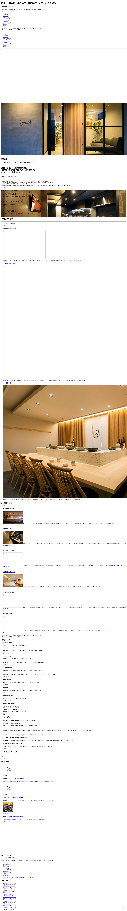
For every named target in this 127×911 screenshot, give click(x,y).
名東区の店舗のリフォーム (9, 884)
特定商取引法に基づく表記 (18, 877)
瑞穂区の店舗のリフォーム (9, 895)
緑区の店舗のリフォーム (9, 886)
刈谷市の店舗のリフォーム (9, 901)
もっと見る (3, 748)
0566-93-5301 (20, 9)
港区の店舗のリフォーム (9, 890)
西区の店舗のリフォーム (9, 892)
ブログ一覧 (5, 21)
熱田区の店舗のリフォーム (9, 897)
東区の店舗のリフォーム (9, 899)
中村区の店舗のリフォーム (9, 894)
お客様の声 (8, 20)
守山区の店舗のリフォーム (9, 887)
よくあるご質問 (7, 23)
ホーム (4, 13)
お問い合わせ (6, 25)
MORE (2, 165)
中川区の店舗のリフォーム (9, 898)
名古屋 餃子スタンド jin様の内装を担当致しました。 (22, 162)
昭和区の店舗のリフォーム (9, 905)
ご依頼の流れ (6, 14)
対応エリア (5, 16)
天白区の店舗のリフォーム (9, 883)
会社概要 (5, 24)
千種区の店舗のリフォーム (9, 902)
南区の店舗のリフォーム (9, 888)
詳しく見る (3, 187)
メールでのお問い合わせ (9, 909)
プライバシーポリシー (6, 877)
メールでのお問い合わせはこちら (49, 860)
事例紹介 (8, 18)
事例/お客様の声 (7, 17)
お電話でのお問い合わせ (9, 907)
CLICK (18, 29)
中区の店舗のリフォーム (9, 904)
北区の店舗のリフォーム (9, 891)
